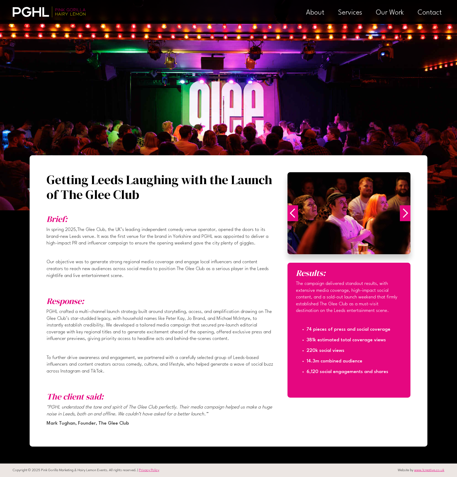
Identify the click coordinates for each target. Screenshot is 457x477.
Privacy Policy (149, 470)
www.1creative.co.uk (429, 470)
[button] (298, 213)
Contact (430, 12)
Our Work (390, 12)
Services (350, 12)
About (315, 12)
